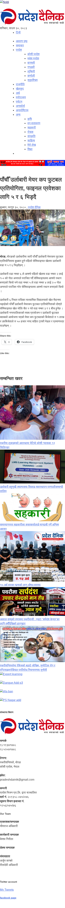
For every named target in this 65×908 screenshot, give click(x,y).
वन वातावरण (33, 123)
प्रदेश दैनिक (34, 207)
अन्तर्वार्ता (20, 105)
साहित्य (31, 140)
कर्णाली (31, 75)
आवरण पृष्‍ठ (21, 41)
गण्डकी (31, 67)
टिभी (18, 32)
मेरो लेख (31, 144)
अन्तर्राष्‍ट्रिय (22, 110)
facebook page (8, 897)
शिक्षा (29, 149)
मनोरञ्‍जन (21, 97)
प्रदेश (19, 49)
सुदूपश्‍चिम (32, 80)
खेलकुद (20, 88)
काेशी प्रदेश (33, 54)
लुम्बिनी (31, 71)
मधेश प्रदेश (33, 58)
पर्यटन (19, 101)
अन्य (18, 114)
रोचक (30, 131)
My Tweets (7, 889)
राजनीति (20, 84)
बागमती (31, 62)
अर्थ (18, 92)
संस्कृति (31, 136)
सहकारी (31, 127)
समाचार (20, 45)
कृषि (29, 118)
